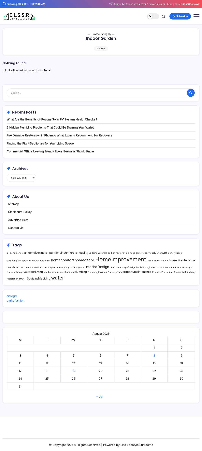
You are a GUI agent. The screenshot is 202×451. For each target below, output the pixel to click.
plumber (58, 272)
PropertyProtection (162, 272)
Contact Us (15, 228)
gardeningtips (14, 260)
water (57, 278)
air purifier (52, 252)
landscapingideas (145, 267)
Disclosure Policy (20, 212)
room (22, 278)
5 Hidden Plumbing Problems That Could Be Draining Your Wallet (50, 127)
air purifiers (67, 252)
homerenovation (33, 267)
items (113, 267)
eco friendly (149, 253)
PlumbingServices (97, 272)
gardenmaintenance (33, 260)
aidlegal (12, 296)
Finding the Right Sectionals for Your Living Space (40, 143)
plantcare (49, 272)
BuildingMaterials (98, 253)
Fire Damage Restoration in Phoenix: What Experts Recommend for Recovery (59, 135)
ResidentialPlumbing (184, 272)
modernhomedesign (181, 267)
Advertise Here (18, 220)
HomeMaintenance (182, 260)
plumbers (69, 272)
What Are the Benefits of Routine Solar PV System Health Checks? (52, 119)
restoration (12, 279)
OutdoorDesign (15, 272)
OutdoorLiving (33, 272)
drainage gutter (134, 253)
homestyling (62, 267)
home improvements (157, 260)
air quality (81, 252)
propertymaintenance (137, 272)
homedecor (84, 260)
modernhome (163, 267)
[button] (153, 16)
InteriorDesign (97, 267)
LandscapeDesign (126, 267)
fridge (179, 253)
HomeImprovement (120, 259)
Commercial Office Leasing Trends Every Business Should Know (50, 151)
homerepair (49, 267)
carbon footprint (116, 253)
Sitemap (13, 204)
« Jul (99, 396)
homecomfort (62, 260)
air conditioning (34, 252)
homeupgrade (77, 267)
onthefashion (15, 300)
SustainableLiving (38, 278)
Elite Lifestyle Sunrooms (136, 445)
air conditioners (15, 253)
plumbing (81, 272)
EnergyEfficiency (166, 253)
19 (73, 371)
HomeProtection (15, 267)
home (47, 260)
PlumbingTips (115, 272)
